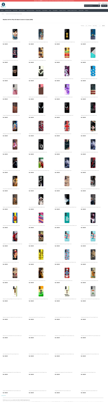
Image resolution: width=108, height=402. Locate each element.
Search (86, 10)
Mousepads (55, 10)
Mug (50, 10)
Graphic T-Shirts (62, 10)
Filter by (82, 25)
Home (2, 10)
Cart (105, 5)
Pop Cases (15, 10)
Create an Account (104, 3)
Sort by (89, 25)
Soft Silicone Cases (30, 10)
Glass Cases (38, 10)
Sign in (99, 3)
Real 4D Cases (22, 10)
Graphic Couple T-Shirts (72, 10)
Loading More (3, 395)
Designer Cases (8, 10)
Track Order (81, 10)
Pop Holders (44, 10)
